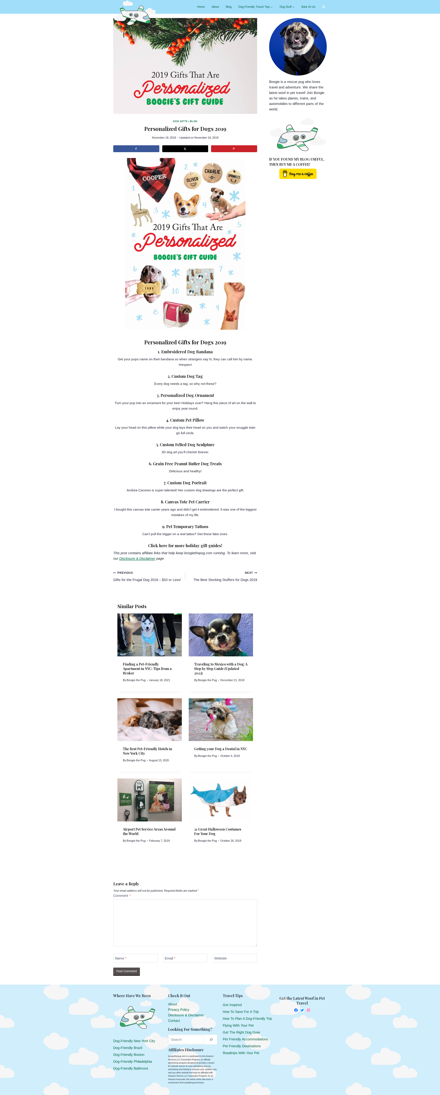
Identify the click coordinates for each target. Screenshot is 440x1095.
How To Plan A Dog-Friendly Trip (247, 1018)
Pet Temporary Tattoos (187, 526)
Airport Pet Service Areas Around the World (149, 831)
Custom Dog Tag (187, 376)
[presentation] (149, 634)
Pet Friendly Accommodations (245, 1039)
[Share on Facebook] (136, 148)
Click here (157, 545)
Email (170, 958)
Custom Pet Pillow (187, 420)
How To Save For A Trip (241, 1012)
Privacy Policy (178, 1010)
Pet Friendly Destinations (242, 1046)
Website (220, 958)
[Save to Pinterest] (234, 148)
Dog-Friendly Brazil (127, 1048)
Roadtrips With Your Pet (241, 1053)
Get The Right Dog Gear (241, 1032)
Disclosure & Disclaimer (186, 1015)
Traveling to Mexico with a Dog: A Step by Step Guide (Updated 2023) (221, 668)
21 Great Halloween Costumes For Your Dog (217, 831)
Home (201, 6)
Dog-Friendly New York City (134, 1041)
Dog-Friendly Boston (128, 1055)
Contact (174, 1021)
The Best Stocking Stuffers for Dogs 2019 (225, 576)
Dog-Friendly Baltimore (130, 1068)
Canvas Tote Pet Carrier (187, 501)
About (215, 6)
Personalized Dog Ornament (187, 395)
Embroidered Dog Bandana (187, 351)
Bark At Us (308, 6)
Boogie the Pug (136, 680)
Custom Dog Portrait (187, 482)
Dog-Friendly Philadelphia (132, 1061)
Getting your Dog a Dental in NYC (220, 748)
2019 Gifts (180, 121)
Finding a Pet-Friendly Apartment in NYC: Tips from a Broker (147, 668)
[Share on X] (185, 148)
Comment (122, 896)
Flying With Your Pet (238, 1025)
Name (120, 958)
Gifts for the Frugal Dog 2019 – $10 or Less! (147, 576)
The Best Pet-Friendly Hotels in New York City (147, 750)
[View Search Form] (324, 7)
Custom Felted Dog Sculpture (187, 444)
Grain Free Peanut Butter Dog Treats (187, 463)
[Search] (211, 1039)
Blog (229, 6)
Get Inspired (232, 1005)
